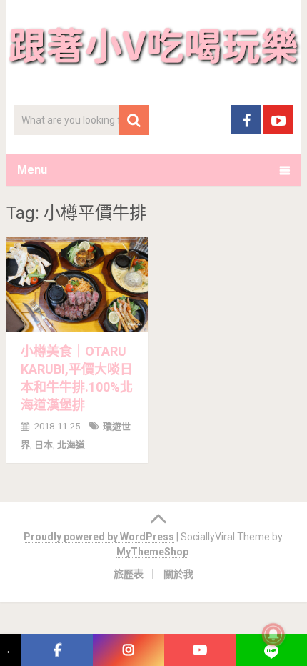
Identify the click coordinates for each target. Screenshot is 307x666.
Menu (32, 170)
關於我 (178, 574)
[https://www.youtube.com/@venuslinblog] (200, 650)
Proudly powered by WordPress (99, 536)
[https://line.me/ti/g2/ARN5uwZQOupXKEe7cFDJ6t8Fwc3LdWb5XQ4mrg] (271, 650)
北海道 (71, 444)
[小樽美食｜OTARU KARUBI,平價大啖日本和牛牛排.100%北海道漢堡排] (77, 284)
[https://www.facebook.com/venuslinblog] (57, 650)
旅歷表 (129, 574)
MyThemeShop (152, 551)
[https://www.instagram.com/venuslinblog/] (128, 650)
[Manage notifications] (273, 634)
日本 (43, 444)
